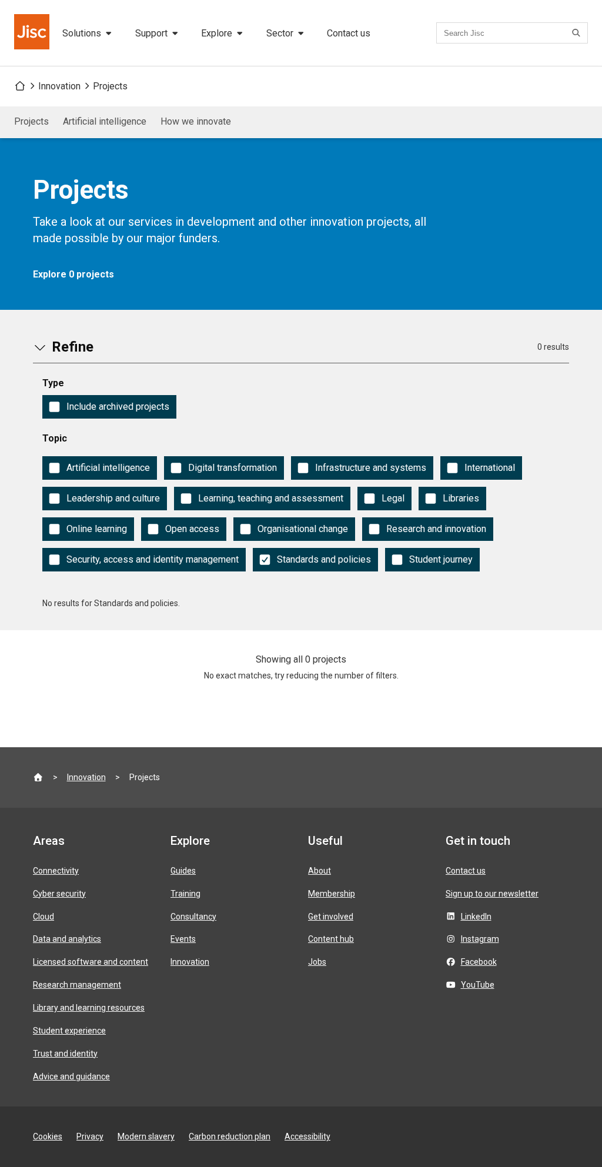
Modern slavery (146, 1136)
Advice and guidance (71, 1076)
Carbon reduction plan (229, 1136)
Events (183, 939)
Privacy (89, 1136)
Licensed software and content (90, 962)
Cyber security (59, 893)
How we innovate (195, 121)
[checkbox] (109, 407)
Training (185, 893)
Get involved (330, 916)
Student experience (69, 1030)
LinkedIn (476, 916)
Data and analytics (67, 939)
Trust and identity (65, 1053)
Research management (77, 984)
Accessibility (307, 1136)
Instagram (480, 939)
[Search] (577, 33)
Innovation (59, 86)
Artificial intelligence (104, 121)
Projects (110, 86)
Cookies (47, 1136)
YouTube (477, 984)
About (319, 870)
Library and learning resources (89, 1007)
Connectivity (56, 870)
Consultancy (193, 916)
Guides (183, 870)
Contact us (348, 33)
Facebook (479, 962)
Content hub (331, 939)
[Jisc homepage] (33, 33)
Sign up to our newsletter (492, 893)
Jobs (317, 962)
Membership (331, 893)
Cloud (43, 916)
